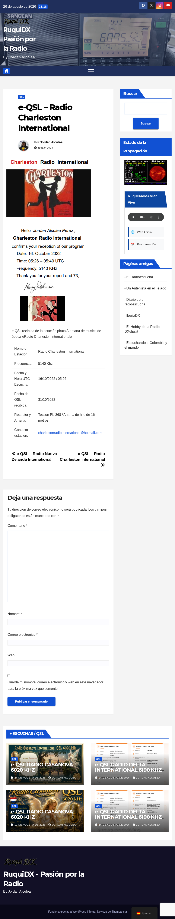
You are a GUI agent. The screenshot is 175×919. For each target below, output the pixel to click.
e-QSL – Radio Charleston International (82, 456)
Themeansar (119, 911)
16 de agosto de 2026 (115, 824)
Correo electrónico (22, 634)
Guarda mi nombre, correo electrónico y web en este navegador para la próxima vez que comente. (55, 685)
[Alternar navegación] (90, 71)
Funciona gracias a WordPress (67, 911)
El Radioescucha (139, 277)
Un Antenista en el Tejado (146, 288)
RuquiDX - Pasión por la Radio (19, 39)
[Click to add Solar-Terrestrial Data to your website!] (145, 172)
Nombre (14, 614)
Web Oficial (141, 232)
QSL (21, 97)
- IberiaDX (132, 315)
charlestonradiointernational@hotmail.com (70, 433)
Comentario (17, 525)
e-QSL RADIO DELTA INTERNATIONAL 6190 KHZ (128, 767)
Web (11, 655)
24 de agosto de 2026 (30, 777)
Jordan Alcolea (51, 142)
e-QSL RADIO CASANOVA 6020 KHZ (42, 767)
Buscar (130, 93)
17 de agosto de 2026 (30, 824)
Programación (143, 244)
